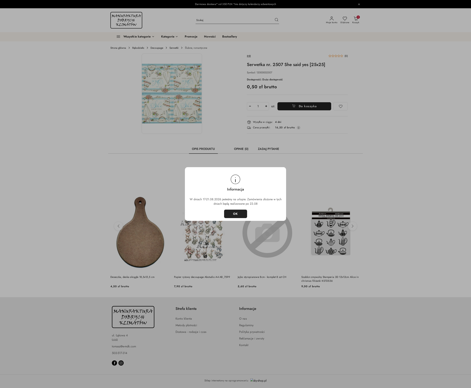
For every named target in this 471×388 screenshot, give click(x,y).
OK (235, 214)
